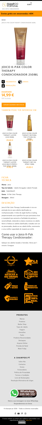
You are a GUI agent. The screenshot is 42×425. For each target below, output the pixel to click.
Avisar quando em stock (13, 105)
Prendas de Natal (22, 346)
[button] (38, 8)
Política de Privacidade (22, 373)
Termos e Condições (22, 375)
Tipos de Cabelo (22, 327)
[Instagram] (25, 414)
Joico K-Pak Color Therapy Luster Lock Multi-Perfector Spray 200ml (10, 163)
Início (3, 20)
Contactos (22, 364)
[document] (21, 421)
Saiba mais (29, 420)
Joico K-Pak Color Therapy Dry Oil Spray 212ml (29, 162)
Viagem (22, 330)
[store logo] (10, 5)
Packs (22, 335)
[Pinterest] (22, 414)
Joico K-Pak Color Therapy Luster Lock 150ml (9, 135)
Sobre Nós (22, 362)
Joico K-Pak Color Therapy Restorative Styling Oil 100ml (29, 136)
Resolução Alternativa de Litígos (22, 381)
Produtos (22, 322)
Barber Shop (22, 324)
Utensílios (22, 332)
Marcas (22, 319)
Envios (22, 367)
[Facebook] (15, 414)
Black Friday (22, 349)
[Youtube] (18, 414)
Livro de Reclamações (22, 378)
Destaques (22, 341)
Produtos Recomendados (22, 338)
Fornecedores (22, 370)
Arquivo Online (22, 343)
